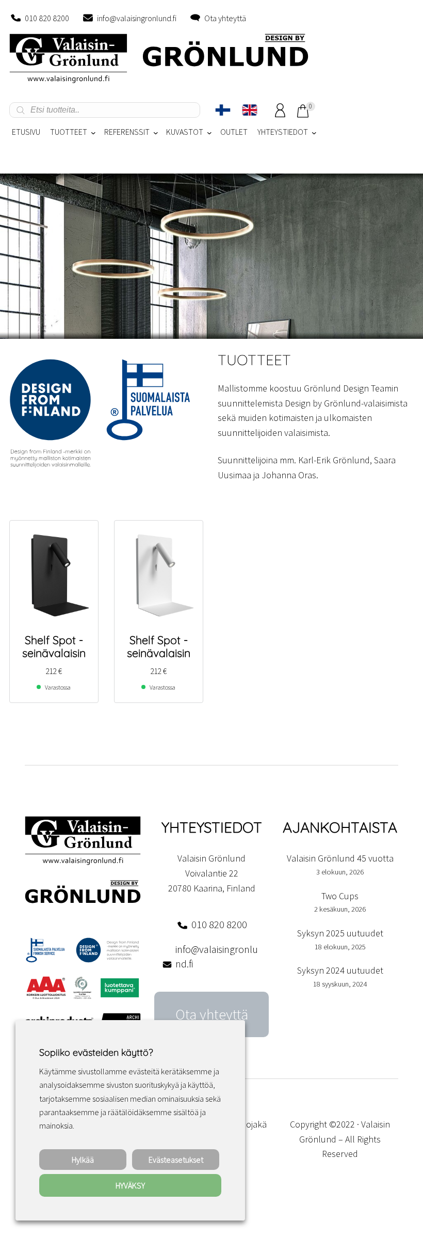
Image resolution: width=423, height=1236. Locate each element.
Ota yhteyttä (225, 18)
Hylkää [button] (83, 1159)
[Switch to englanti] (249, 110)
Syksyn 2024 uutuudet (340, 970)
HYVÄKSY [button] (130, 1185)
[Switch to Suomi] (222, 110)
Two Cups (340, 896)
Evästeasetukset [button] (176, 1159)
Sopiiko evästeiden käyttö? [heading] (96, 1052)
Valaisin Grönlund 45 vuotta (340, 858)
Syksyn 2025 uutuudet (340, 933)
